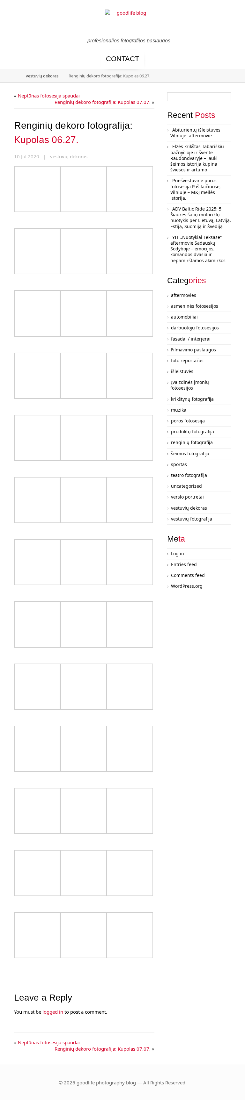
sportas (179, 464)
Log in (177, 553)
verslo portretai (187, 497)
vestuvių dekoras (42, 76)
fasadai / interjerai (191, 339)
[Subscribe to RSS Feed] (231, 23)
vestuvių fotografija (191, 519)
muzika (178, 410)
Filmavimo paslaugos (193, 350)
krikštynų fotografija (192, 399)
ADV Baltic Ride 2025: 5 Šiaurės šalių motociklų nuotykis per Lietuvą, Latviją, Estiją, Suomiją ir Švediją (200, 217)
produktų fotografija (192, 431)
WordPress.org (187, 586)
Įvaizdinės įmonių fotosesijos (189, 385)
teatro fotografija (189, 475)
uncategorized (186, 486)
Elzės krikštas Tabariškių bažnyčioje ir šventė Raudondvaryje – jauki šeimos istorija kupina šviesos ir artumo (197, 158)
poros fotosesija (188, 421)
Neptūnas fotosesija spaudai (49, 95)
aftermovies (183, 295)
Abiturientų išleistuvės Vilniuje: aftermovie (195, 133)
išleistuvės (182, 371)
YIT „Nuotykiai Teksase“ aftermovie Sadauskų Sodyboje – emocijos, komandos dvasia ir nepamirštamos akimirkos (198, 248)
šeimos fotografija (190, 453)
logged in (52, 1012)
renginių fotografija (192, 442)
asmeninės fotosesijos (194, 306)
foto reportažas (187, 360)
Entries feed (184, 564)
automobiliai (184, 317)
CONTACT (122, 59)
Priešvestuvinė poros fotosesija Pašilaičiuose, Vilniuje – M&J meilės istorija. (195, 189)
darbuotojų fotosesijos (195, 328)
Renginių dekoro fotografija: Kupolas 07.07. (103, 102)
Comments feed (188, 575)
